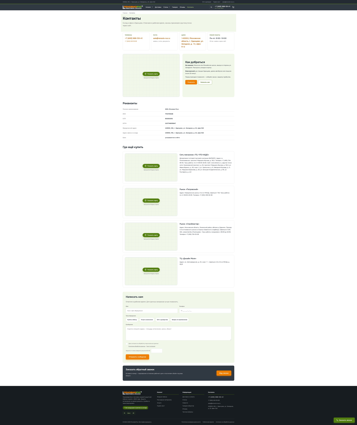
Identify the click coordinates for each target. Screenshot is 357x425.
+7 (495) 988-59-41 (222, 6)
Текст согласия (150, 346)
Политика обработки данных (136, 346)
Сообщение (129, 324)
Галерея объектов (188, 406)
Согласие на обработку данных (225, 422)
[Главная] (125, 13)
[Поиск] (211, 7)
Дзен (129, 413)
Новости (185, 403)
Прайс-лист (216, 2)
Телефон (182, 306)
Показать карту (152, 74)
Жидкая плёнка (162, 397)
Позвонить (191, 82)
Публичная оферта (208, 422)
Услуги (159, 403)
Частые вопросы (187, 412)
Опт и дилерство (162, 319)
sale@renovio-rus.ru (228, 2)
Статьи (184, 400)
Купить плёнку (132, 319)
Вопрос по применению (179, 319)
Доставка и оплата (188, 397)
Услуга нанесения (147, 319)
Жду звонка (224, 373)
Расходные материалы (164, 400)
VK (124, 413)
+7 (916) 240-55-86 (131, 41)
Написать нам (205, 82)
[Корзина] (233, 7)
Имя (127, 306)
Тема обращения (131, 315)
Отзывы (184, 409)
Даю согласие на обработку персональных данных (143, 343)
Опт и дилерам (206, 2)
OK (133, 413)
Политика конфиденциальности (191, 422)
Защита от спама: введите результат (138, 350)
